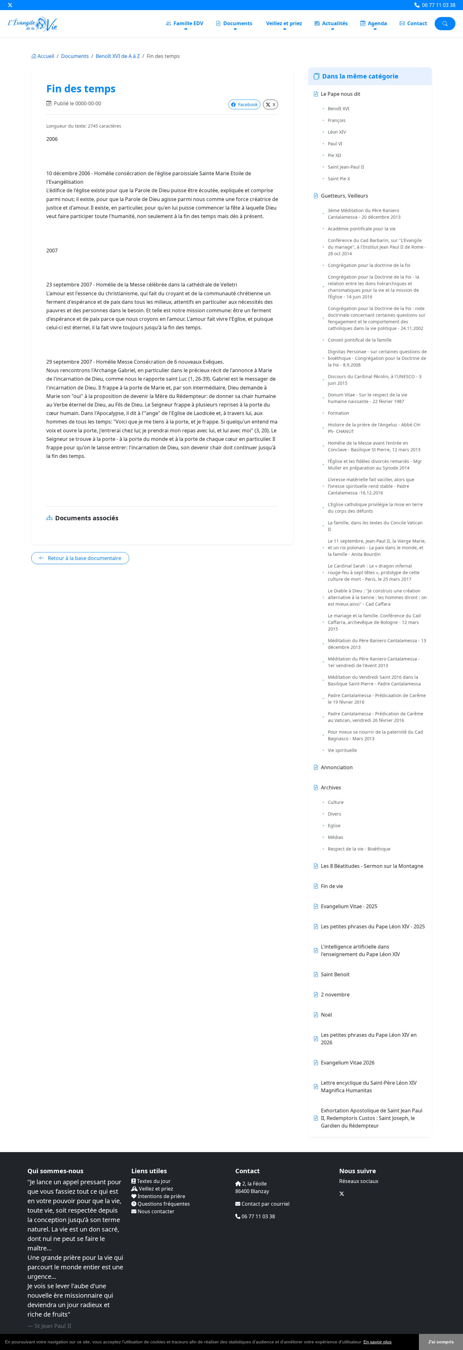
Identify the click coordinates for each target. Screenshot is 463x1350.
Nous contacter (155, 1211)
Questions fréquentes (163, 1203)
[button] (394, 1342)
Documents (237, 23)
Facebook (247, 104)
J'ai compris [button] (441, 1341)
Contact (416, 23)
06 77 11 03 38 (438, 5)
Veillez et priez (284, 23)
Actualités (334, 23)
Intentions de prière (160, 1196)
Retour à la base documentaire (84, 558)
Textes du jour (153, 1181)
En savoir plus (377, 1341)
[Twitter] (10, 5)
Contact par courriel (264, 1203)
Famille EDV (187, 23)
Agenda (377, 23)
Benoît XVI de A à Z (118, 56)
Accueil (45, 56)
